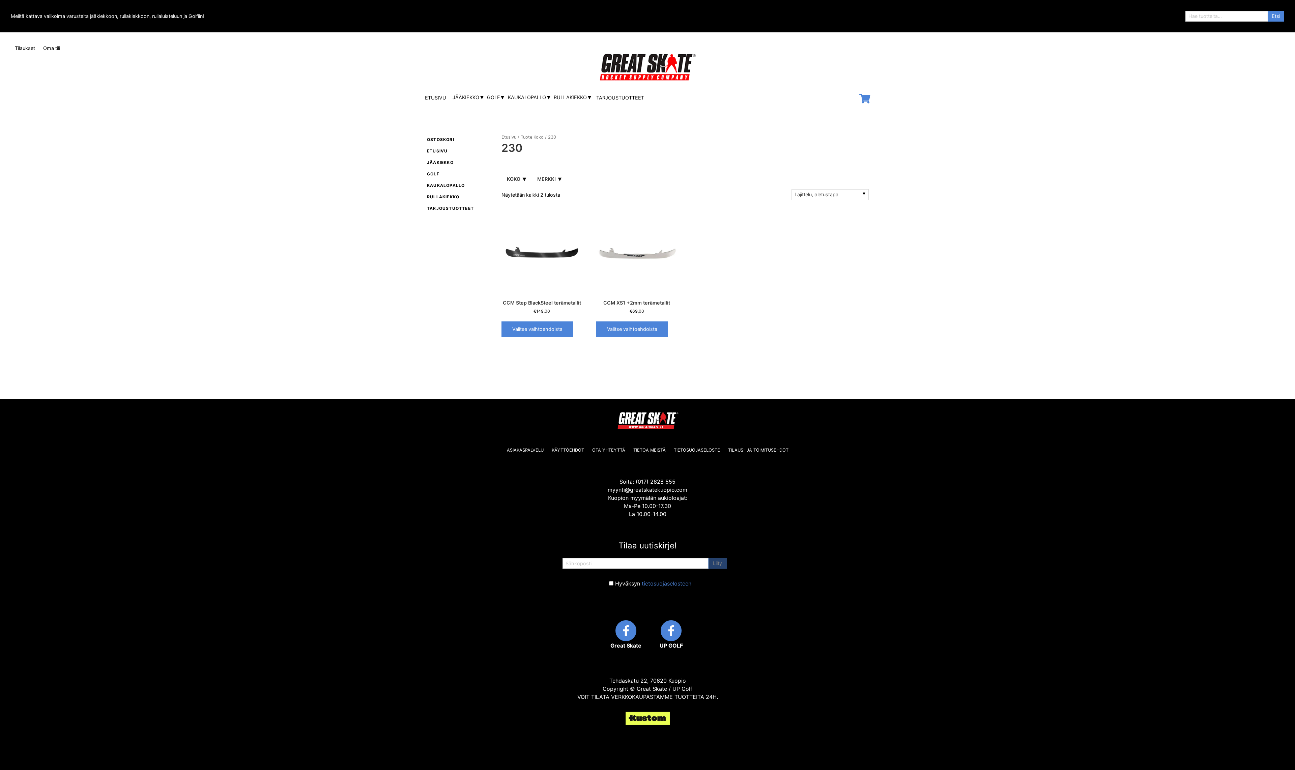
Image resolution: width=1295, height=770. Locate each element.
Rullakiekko (570, 97)
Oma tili (51, 48)
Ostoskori (440, 139)
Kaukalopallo (527, 97)
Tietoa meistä (649, 450)
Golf (493, 97)
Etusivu (435, 98)
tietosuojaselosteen (666, 583)
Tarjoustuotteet (620, 98)
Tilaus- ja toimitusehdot (758, 450)
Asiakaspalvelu (525, 450)
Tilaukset (25, 48)
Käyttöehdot (568, 450)
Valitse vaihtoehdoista (537, 329)
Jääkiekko (466, 97)
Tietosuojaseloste (697, 450)
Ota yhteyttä (608, 450)
